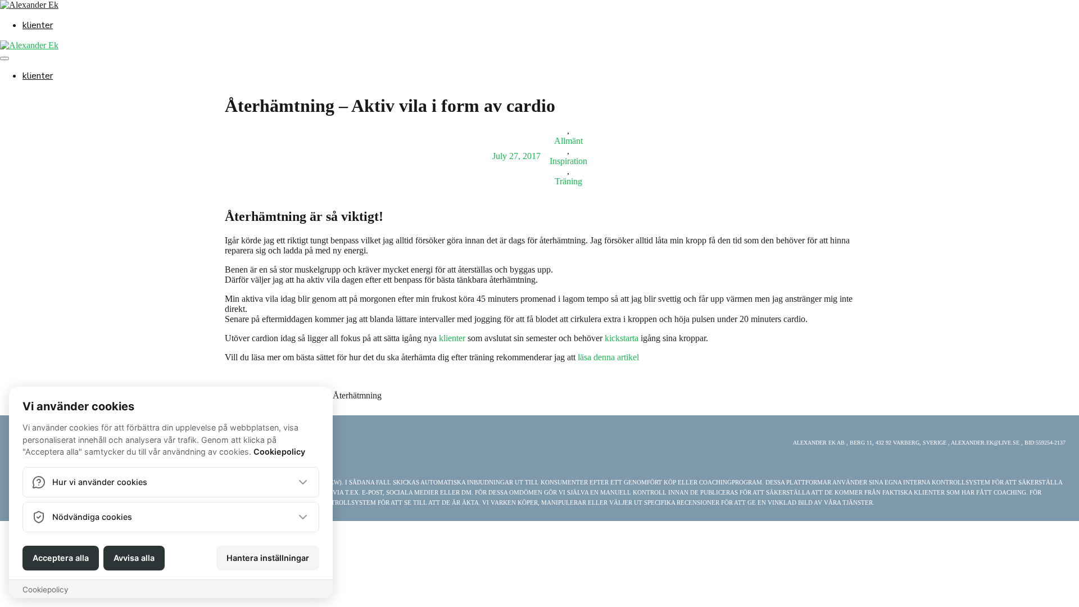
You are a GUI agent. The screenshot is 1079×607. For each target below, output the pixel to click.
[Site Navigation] (4, 58)
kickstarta (621, 338)
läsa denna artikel (608, 357)
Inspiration (568, 161)
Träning (568, 181)
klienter (37, 25)
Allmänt (568, 141)
